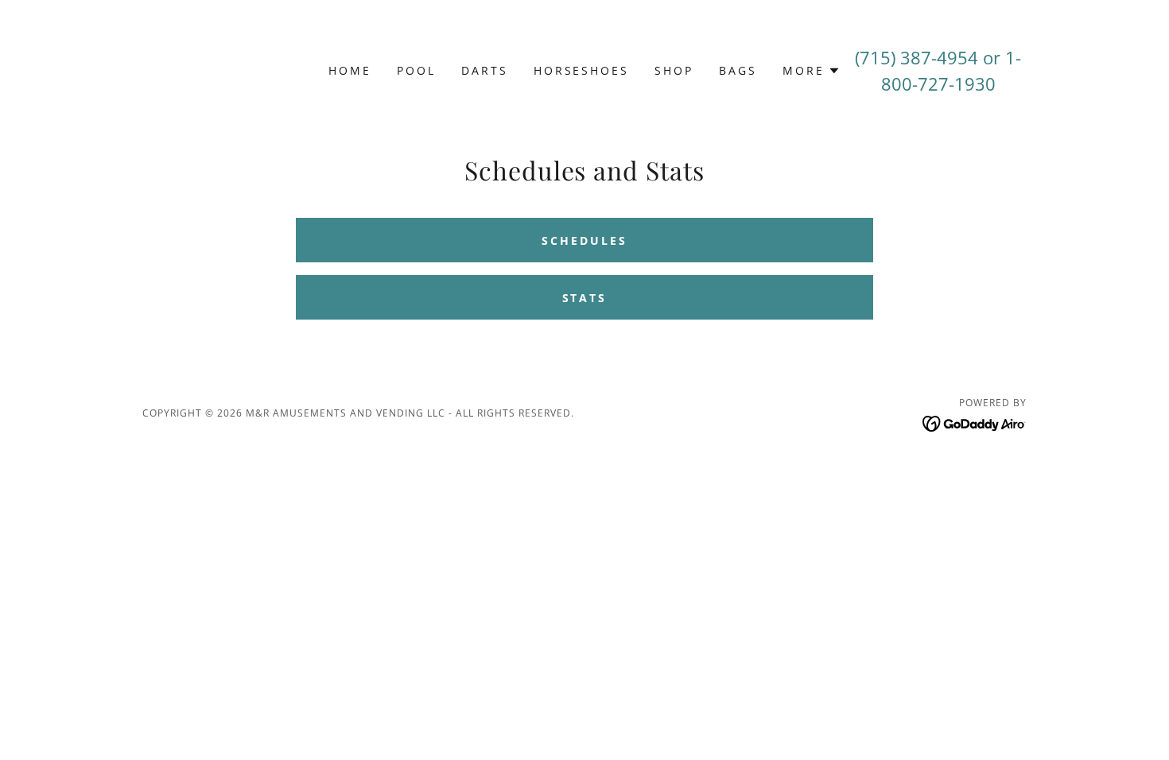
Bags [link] (738, 70)
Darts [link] (484, 70)
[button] (812, 70)
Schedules (584, 240)
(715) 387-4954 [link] (916, 57)
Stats (585, 297)
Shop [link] (673, 70)
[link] (974, 422)
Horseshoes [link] (582, 70)
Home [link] (349, 70)
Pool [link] (416, 70)
